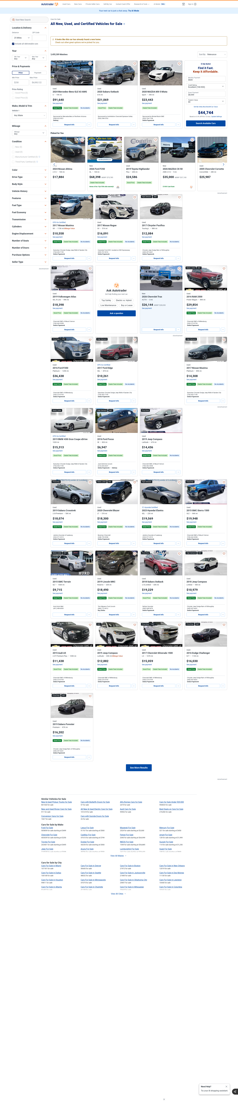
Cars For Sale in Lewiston (170, 880)
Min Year (17, 56)
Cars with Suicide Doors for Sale (95, 816)
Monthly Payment (194, 77)
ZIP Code (35, 33)
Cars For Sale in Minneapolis (93, 880)
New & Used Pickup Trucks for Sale (56, 802)
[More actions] (89, 125)
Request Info (69, 125)
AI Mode (159, 4)
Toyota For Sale (48, 842)
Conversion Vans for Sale (52, 816)
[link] (85, 108)
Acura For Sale (87, 849)
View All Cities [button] (117, 894)
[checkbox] (20, 93)
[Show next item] (178, 278)
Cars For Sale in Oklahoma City (133, 880)
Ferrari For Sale (126, 835)
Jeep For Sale (47, 849)
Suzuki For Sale (166, 842)
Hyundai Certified (151, 507)
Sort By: (202, 54)
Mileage (16, 132)
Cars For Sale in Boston (130, 866)
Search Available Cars (206, 123)
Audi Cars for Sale (128, 809)
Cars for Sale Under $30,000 (171, 802)
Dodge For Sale (87, 842)
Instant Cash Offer (123, 4)
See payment (58, 103)
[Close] (226, 1086)
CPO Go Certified (59, 222)
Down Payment (193, 92)
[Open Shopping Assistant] (235, 1092)
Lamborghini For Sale (129, 849)
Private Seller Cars (93, 4)
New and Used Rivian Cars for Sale (56, 809)
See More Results (139, 767)
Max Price (33, 78)
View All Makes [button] (117, 856)
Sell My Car (108, 4)
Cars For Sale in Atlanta (51, 887)
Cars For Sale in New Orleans (172, 866)
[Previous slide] (54, 164)
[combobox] (29, 20)
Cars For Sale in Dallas (51, 873)
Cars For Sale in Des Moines (171, 873)
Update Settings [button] (216, 116)
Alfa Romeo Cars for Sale (131, 802)
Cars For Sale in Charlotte (92, 887)
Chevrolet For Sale (49, 835)
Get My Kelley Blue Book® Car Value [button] (206, 107)
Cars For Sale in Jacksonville (132, 873)
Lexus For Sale (87, 828)
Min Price (15, 78)
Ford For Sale (47, 828)
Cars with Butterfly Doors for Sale (95, 802)
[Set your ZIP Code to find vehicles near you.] (124, 24)
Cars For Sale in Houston (52, 880)
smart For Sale (165, 835)
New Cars (78, 4)
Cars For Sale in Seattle (91, 873)
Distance (15, 33)
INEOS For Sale (126, 842)
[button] (184, 4)
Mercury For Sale (166, 828)
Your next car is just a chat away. (119, 11)
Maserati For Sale (127, 828)
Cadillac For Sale (88, 835)
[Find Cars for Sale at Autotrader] (50, 4)
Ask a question (116, 313)
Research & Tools (140, 4)
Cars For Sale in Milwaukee (132, 887)
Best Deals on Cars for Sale (171, 809)
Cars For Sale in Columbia (170, 887)
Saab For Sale (165, 849)
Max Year (35, 56)
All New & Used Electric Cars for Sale (96, 809)
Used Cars (66, 4)
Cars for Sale (55, 19)
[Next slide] (223, 164)
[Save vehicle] (90, 64)
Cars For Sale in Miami (51, 866)
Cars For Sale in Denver (91, 866)
